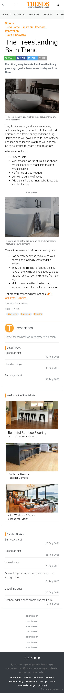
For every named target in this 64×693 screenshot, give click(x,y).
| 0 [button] (11, 58)
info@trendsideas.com (39, 664)
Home (5, 14)
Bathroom (25, 314)
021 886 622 (19, 664)
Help (43, 58)
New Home (34, 14)
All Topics (18, 14)
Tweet (33, 58)
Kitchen (48, 14)
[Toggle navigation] (16, 5)
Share (22, 58)
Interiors (38, 314)
